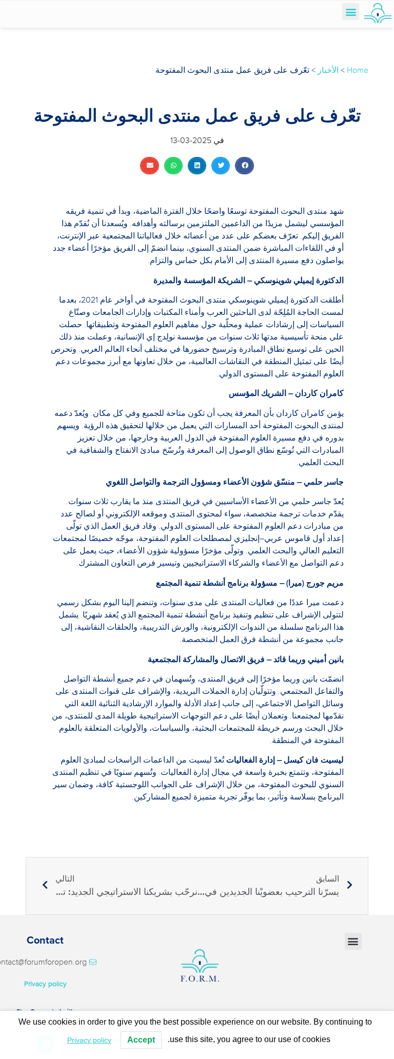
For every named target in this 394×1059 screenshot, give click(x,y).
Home (357, 70)
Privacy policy (45, 984)
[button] (350, 11)
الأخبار (328, 70)
